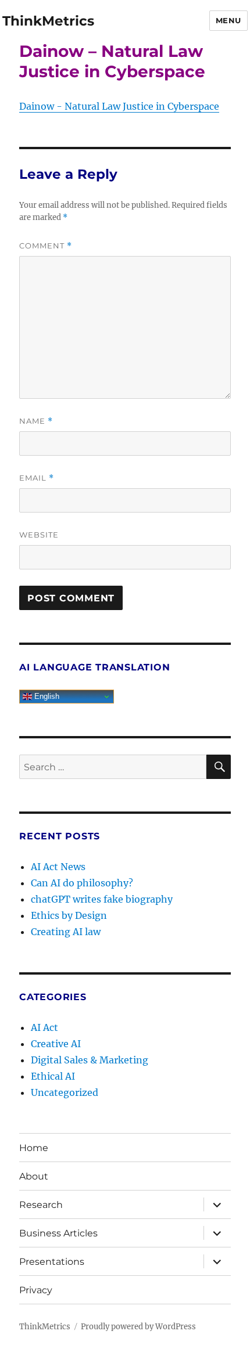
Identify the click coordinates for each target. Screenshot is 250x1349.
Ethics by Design (69, 915)
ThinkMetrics (48, 21)
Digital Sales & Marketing (89, 1060)
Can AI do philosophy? (82, 883)
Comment (45, 246)
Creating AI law (66, 931)
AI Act (44, 1027)
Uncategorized (64, 1092)
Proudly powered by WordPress (138, 1327)
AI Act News (58, 866)
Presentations (51, 1261)
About (33, 1176)
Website (39, 534)
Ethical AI (53, 1076)
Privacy (35, 1290)
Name (36, 421)
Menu (228, 20)
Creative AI (56, 1043)
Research (41, 1204)
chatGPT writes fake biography (102, 899)
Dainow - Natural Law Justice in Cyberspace (119, 106)
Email (36, 478)
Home (33, 1147)
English (45, 696)
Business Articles (58, 1233)
